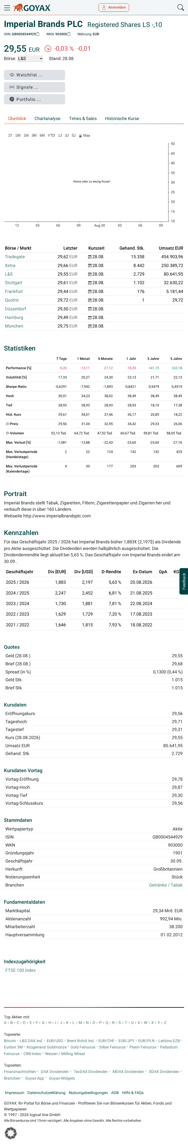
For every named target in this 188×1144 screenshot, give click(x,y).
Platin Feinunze (142, 1047)
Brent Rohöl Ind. (80, 1041)
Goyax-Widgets (62, 1078)
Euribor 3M (13, 1047)
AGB (115, 1093)
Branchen (12, 1078)
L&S (9, 274)
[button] (11, 1133)
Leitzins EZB (169, 1041)
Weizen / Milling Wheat (65, 1054)
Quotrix (12, 300)
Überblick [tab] (17, 118)
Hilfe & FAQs (133, 1093)
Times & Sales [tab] (83, 118)
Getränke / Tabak (166, 885)
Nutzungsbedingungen (88, 1093)
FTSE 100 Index (20, 970)
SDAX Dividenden (164, 1072)
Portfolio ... (28, 99)
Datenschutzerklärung (46, 1093)
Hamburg (14, 317)
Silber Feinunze (112, 1047)
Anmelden (117, 7)
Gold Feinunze (82, 1047)
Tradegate (15, 256)
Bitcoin (10, 1041)
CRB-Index (32, 1054)
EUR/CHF (106, 1041)
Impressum (14, 1093)
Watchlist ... (29, 74)
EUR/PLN (146, 1041)
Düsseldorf (15, 308)
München (14, 326)
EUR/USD (55, 1041)
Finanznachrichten (20, 1072)
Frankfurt (14, 291)
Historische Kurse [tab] (122, 118)
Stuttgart (13, 282)
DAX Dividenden (55, 1072)
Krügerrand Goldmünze (47, 1047)
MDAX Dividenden (128, 1072)
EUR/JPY (126, 1041)
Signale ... (27, 87)
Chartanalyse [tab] (47, 118)
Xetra (10, 265)
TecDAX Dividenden (91, 1072)
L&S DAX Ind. (31, 1041)
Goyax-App (34, 1078)
